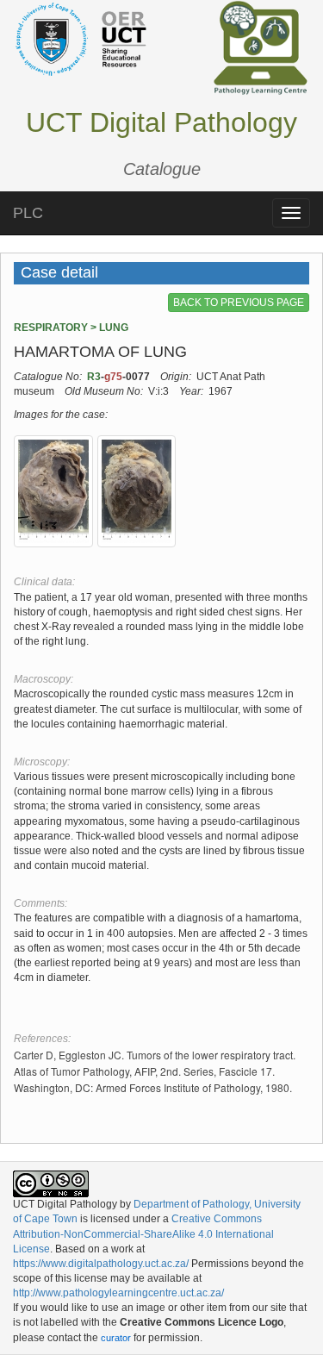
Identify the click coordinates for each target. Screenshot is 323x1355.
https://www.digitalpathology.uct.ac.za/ (101, 1264)
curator (116, 1338)
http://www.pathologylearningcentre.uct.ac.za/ (118, 1293)
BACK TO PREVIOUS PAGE (238, 303)
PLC (28, 213)
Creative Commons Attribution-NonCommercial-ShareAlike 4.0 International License (143, 1233)
